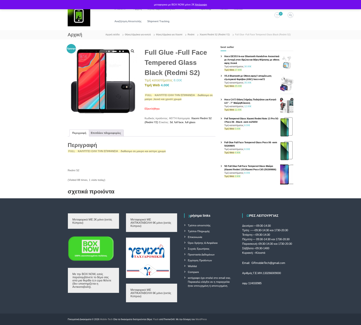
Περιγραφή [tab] (79, 132)
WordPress (201, 319)
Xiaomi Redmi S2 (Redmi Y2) (215, 34)
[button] (132, 51)
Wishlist (192, 266)
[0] (277, 15)
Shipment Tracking (158, 21)
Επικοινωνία (195, 237)
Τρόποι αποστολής (199, 225)
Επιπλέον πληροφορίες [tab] (106, 132)
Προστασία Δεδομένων (201, 254)
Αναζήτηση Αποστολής (128, 21)
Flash (156, 319)
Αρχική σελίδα (112, 34)
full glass (190, 122)
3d (171, 122)
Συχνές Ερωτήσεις (198, 248)
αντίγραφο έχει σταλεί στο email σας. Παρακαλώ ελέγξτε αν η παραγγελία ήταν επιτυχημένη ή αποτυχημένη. (209, 281)
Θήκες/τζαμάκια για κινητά (138, 34)
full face (179, 122)
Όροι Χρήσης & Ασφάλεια (203, 242)
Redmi (191, 34)
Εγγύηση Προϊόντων (200, 260)
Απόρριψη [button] (201, 4)
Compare (193, 271)
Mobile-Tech (106, 319)
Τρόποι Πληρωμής (199, 231)
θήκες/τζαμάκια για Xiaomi (169, 34)
